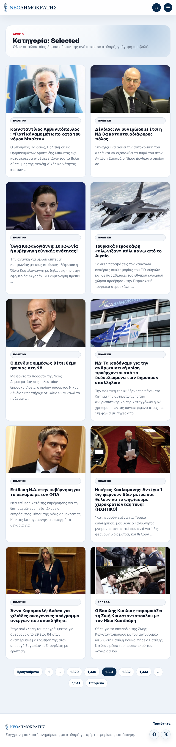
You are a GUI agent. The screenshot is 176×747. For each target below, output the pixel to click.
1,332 (126, 672)
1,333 (144, 672)
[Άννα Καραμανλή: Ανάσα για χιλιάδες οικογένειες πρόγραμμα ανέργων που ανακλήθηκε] (45, 570)
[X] (165, 734)
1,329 (74, 672)
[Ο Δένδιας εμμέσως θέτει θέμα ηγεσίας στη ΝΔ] (45, 323)
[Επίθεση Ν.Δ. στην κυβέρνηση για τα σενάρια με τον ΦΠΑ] (45, 449)
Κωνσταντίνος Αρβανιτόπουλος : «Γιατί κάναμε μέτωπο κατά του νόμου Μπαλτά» (45, 134)
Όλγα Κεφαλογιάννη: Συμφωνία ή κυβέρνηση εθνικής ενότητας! (44, 248)
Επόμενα (96, 683)
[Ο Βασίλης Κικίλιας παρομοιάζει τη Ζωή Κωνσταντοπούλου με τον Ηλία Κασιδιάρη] (130, 570)
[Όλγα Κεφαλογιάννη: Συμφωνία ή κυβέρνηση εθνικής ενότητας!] (45, 206)
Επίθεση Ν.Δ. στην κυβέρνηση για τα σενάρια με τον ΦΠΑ (45, 492)
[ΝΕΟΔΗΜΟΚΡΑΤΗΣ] (30, 7)
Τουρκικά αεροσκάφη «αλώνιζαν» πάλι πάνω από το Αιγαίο (128, 251)
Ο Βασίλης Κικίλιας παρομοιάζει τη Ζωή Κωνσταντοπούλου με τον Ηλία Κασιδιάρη (128, 615)
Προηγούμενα (28, 672)
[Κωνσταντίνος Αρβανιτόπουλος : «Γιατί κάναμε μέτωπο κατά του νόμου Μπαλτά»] (45, 89)
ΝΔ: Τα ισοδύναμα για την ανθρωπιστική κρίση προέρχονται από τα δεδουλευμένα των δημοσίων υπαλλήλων (127, 373)
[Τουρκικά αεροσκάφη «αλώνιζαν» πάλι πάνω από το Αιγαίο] (130, 206)
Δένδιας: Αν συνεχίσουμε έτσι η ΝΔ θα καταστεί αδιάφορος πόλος (128, 134)
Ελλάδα (104, 602)
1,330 (92, 672)
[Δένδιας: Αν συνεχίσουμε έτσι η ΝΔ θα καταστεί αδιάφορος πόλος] (130, 89)
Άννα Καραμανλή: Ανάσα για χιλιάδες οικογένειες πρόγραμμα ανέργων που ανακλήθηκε (44, 615)
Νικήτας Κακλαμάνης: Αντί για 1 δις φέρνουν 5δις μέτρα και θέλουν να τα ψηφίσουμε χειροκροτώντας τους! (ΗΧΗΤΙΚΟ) (128, 499)
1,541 (76, 683)
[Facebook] (154, 734)
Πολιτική (19, 120)
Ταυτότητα (161, 723)
